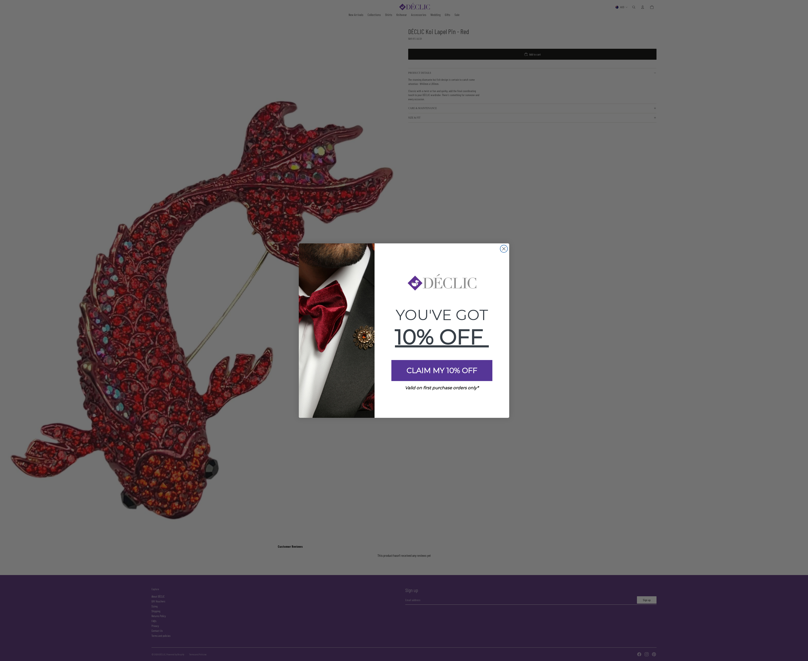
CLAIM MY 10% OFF (442, 370)
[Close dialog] (504, 248)
